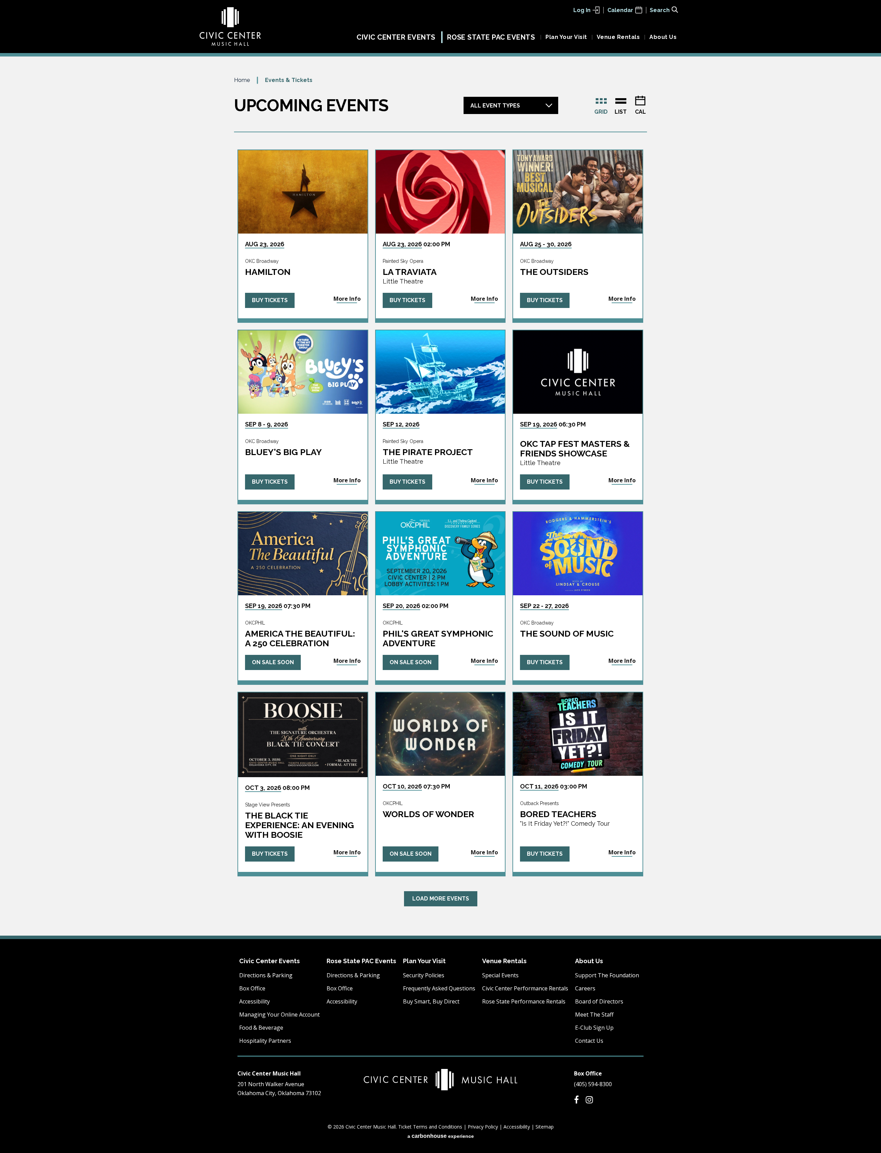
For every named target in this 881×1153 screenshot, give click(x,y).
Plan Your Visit (566, 37)
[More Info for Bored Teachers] (578, 734)
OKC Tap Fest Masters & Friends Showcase (575, 449)
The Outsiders (554, 272)
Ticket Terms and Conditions (430, 1126)
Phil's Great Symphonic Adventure (438, 638)
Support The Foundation (607, 975)
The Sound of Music (567, 633)
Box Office (252, 988)
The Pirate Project (428, 452)
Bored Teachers (558, 814)
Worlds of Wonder (428, 814)
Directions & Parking (266, 975)
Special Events (500, 975)
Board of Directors (599, 1001)
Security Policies (423, 975)
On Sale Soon (273, 662)
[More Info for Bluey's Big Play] (303, 372)
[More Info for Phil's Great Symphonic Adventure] (440, 553)
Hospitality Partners (265, 1040)
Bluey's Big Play (283, 452)
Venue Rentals (618, 37)
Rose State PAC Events (491, 37)
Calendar (620, 10)
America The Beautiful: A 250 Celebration (300, 638)
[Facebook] (576, 1099)
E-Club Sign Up (594, 1027)
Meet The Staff (594, 1014)
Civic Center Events (396, 37)
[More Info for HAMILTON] (303, 192)
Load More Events (440, 898)
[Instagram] (589, 1099)
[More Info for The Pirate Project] (440, 372)
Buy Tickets (270, 300)
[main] (440, 505)
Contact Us (589, 1040)
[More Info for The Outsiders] (578, 192)
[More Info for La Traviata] (440, 192)
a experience (440, 1136)
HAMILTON (267, 272)
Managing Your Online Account (279, 1014)
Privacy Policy (483, 1126)
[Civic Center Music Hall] (230, 26)
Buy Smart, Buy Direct (431, 1001)
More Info (347, 298)
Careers (585, 988)
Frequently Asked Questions (439, 988)
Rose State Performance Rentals (523, 1001)
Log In (582, 10)
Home (242, 80)
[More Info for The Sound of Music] (578, 553)
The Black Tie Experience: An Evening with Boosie (299, 825)
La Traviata (410, 272)
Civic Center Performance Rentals (525, 988)
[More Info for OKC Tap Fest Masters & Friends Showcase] (578, 372)
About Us (663, 37)
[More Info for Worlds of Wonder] (440, 734)
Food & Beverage (261, 1027)
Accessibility (254, 1001)
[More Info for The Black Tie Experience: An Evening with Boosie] (303, 734)
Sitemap (544, 1126)
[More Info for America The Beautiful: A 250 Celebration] (303, 553)
